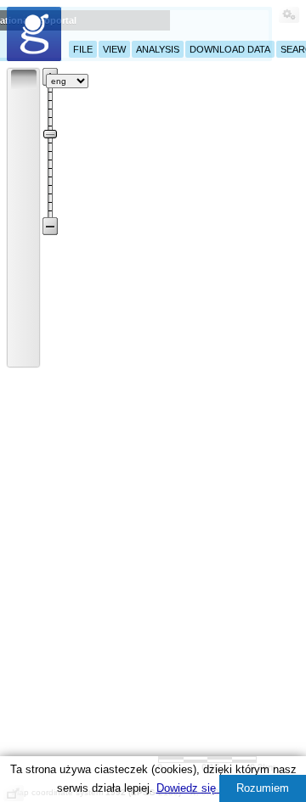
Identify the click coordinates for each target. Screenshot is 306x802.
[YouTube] (157, 78)
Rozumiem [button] (262, 788)
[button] (23, 79)
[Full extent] (23, 285)
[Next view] (23, 331)
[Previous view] (23, 308)
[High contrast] (250, 80)
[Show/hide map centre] (23, 354)
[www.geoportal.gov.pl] (34, 34)
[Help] (105, 80)
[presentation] (13, 72)
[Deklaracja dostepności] (209, 80)
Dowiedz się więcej (203, 788)
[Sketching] (23, 193)
